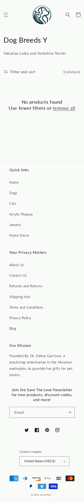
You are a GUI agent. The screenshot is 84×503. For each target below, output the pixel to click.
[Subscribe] (69, 412)
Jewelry (15, 225)
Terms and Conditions (26, 307)
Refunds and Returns (25, 286)
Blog (12, 328)
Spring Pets (45, 495)
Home (14, 182)
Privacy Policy (20, 318)
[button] (6, 15)
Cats (12, 203)
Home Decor (19, 235)
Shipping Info (19, 297)
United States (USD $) (39, 461)
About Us (16, 265)
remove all (64, 108)
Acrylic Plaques (21, 214)
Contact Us (18, 275)
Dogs (13, 193)
